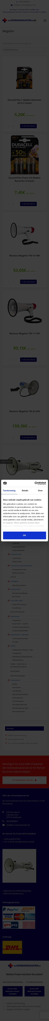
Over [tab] (40, 490)
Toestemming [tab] (9, 490)
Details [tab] (25, 490)
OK (24, 535)
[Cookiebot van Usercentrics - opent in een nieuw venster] (35, 483)
